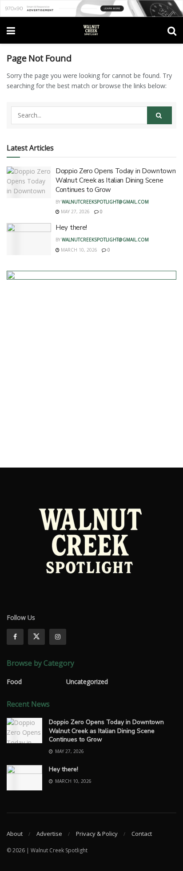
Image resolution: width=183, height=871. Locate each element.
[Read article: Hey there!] (29, 239)
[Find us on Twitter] (36, 637)
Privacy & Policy (97, 834)
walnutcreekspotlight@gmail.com (105, 202)
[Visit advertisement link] (91, 8)
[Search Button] (171, 30)
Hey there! (71, 227)
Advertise (49, 834)
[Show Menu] (11, 30)
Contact (141, 834)
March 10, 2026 (78, 250)
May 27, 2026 (75, 211)
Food (14, 681)
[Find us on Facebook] (15, 637)
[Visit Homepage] (91, 30)
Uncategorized (87, 681)
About (15, 834)
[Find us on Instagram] (57, 637)
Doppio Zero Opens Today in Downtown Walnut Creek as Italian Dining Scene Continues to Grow (116, 180)
